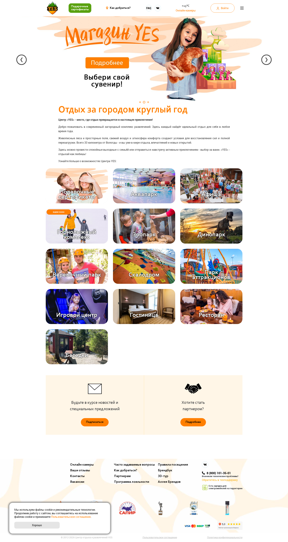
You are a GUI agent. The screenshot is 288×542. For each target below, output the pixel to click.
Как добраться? (125, 470)
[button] (21, 59)
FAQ (148, 8)
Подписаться (94, 422)
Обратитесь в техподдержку (220, 480)
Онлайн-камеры (186, 10)
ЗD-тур (163, 476)
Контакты (77, 476)
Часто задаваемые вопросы (134, 464)
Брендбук (165, 470)
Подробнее (193, 422)
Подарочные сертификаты (80, 8)
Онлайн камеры (82, 464)
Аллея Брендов (169, 482)
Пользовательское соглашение (160, 537)
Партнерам (122, 476)
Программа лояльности (131, 482)
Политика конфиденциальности (224, 537)
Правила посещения (173, 464)
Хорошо (37, 525)
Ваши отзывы (80, 470)
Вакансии (77, 482)
